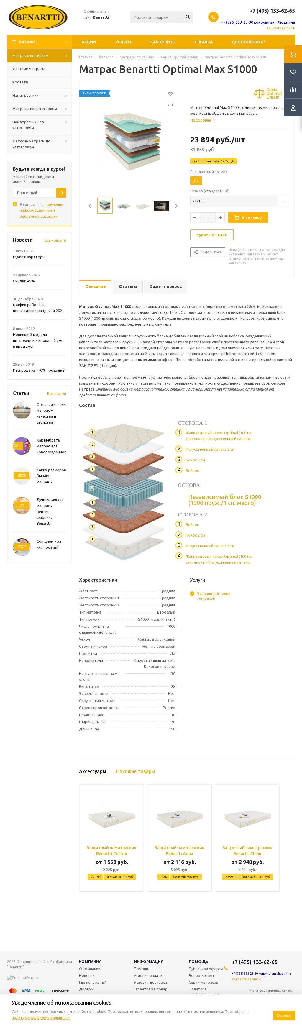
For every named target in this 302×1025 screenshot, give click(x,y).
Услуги (123, 42)
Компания (90, 962)
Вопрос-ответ (202, 975)
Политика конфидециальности (207, 991)
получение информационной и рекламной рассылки (41, 210)
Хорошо (284, 1015)
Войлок (192, 470)
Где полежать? (248, 42)
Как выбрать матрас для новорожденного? (53, 446)
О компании (89, 969)
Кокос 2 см (195, 460)
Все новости (55, 240)
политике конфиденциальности (41, 1017)
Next (176, 205)
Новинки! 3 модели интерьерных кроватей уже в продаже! (38, 340)
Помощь (198, 962)
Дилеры (86, 989)
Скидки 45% (24, 281)
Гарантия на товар (151, 989)
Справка (204, 42)
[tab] (202, 120)
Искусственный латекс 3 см (210, 449)
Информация (148, 962)
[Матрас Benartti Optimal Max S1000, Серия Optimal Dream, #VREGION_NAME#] (133, 140)
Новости (87, 975)
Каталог (28, 42)
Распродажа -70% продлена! (39, 370)
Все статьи (56, 394)
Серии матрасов (203, 982)
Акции (89, 42)
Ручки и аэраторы (29, 257)
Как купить (162, 42)
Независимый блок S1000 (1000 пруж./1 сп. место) (224, 499)
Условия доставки (150, 982)
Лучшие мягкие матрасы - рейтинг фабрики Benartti (50, 511)
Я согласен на (41, 210)
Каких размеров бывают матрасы (51, 476)
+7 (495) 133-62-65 (272, 10)
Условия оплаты (148, 975)
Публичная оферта (206, 969)
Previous (90, 205)
